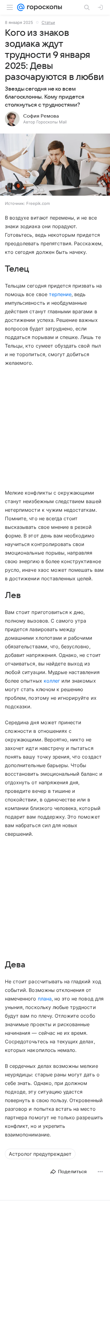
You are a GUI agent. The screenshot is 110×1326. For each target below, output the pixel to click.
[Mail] (20, 7)
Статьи (48, 22)
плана (45, 999)
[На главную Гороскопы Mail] (43, 7)
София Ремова (41, 116)
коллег (52, 681)
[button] (55, 165)
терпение (60, 294)
